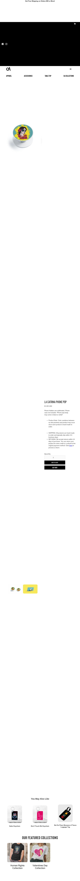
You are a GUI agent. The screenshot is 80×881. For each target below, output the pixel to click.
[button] (75, 24)
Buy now (54, 467)
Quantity (47, 454)
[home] (8, 68)
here (70, 445)
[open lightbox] (23, 134)
